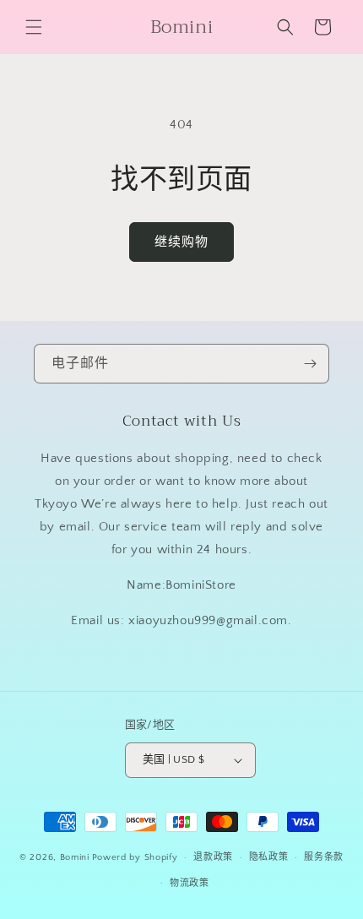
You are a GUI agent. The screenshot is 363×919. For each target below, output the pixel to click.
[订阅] (309, 363)
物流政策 (189, 883)
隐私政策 (269, 857)
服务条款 (324, 857)
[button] (33, 27)
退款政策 (213, 857)
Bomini (74, 857)
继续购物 (181, 242)
